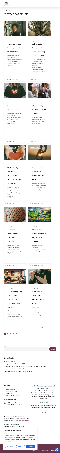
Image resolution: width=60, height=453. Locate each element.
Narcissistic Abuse (11, 147)
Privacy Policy (36, 450)
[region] (20, 439)
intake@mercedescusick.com (20, 421)
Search (6, 346)
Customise (10, 446)
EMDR (31, 85)
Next (17, 333)
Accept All (30, 446)
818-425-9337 (10, 389)
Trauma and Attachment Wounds (14, 369)
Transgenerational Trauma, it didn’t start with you (19, 364)
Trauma (8, 24)
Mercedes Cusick (11, 79)
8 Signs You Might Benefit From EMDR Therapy (18, 371)
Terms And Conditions (49, 450)
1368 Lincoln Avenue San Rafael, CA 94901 (14, 404)
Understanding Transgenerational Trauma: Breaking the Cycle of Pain (25, 366)
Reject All (20, 446)
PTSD (7, 271)
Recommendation (9, 361)
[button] (55, 3)
